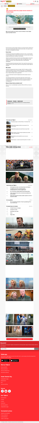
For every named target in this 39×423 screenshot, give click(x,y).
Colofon (2, 401)
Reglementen (3, 380)
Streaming (5, 5)
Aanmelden (36, 348)
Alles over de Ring (4, 384)
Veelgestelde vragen (5, 379)
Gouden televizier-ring (11, 5)
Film (1, 5)
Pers (2, 382)
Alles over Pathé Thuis (5, 370)
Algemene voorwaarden (5, 413)
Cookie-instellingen (5, 418)
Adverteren (3, 403)
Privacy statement (4, 415)
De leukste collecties (5, 372)
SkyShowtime (3, 397)
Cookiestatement (4, 416)
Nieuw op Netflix (4, 367)
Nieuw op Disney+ (4, 369)
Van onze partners (4, 405)
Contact (2, 399)
